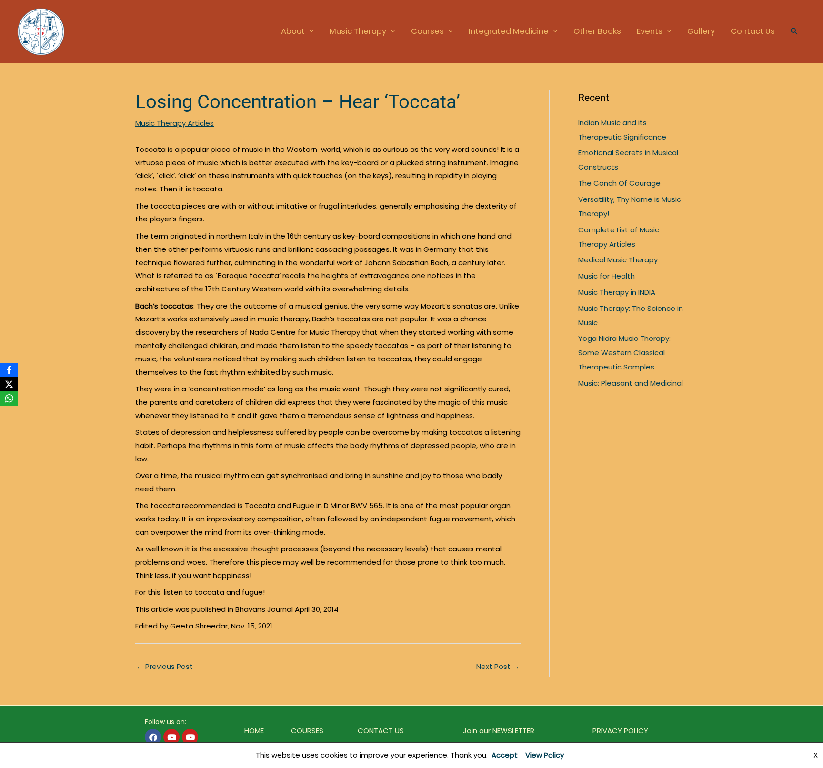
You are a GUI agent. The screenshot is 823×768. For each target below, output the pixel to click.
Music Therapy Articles (174, 123)
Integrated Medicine (509, 31)
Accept (505, 755)
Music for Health (606, 276)
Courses (427, 31)
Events (649, 31)
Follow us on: (165, 722)
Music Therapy (358, 31)
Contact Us (753, 31)
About (293, 31)
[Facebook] (9, 370)
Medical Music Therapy (618, 260)
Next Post (498, 666)
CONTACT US (381, 731)
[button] (794, 31)
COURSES (307, 731)
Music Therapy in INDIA (616, 292)
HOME (254, 731)
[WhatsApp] (9, 398)
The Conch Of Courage (619, 183)
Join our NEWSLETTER (498, 731)
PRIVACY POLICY (620, 731)
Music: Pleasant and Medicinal (630, 383)
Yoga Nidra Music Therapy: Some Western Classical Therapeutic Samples (624, 352)
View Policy (544, 755)
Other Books (597, 31)
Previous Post (164, 666)
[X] (9, 384)
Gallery (701, 31)
